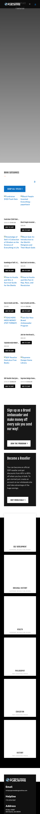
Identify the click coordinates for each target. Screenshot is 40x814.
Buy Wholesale (17, 500)
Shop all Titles (14, 189)
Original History (20, 588)
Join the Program (18, 443)
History (20, 753)
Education (20, 712)
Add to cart (9, 227)
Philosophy (20, 671)
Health (20, 629)
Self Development (20, 547)
